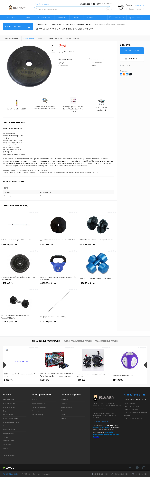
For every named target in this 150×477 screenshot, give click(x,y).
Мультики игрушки (9, 429)
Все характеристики (96, 59)
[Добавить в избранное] (53, 46)
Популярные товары (38, 403)
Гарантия (26, 17)
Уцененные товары (38, 414)
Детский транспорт (9, 407)
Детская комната (8, 400)
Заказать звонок (105, 4)
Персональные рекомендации (46, 341)
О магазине (11, 17)
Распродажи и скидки (39, 407)
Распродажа (7, 444)
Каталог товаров (13, 26)
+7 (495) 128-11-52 (28, 474)
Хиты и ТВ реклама (9, 455)
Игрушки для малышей (10, 418)
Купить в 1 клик (133, 59)
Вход (36, 4)
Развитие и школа (8, 441)
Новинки (34, 400)
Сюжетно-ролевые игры (10, 452)
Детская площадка (9, 403)
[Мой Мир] (127, 74)
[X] (130, 74)
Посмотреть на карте (100, 421)
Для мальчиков (8, 414)
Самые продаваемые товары (78, 341)
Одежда (5, 437)
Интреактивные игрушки (11, 422)
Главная (90, 17)
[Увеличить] (29, 66)
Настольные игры (8, 433)
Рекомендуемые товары (40, 411)
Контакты (62, 17)
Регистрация (44, 4)
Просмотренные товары (106, 341)
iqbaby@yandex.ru (138, 399)
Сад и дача (6, 448)
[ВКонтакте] (121, 74)
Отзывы (76, 17)
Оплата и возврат (44, 17)
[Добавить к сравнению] (53, 51)
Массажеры (7, 426)
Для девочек (7, 411)
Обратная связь (12, 474)
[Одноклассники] (124, 74)
